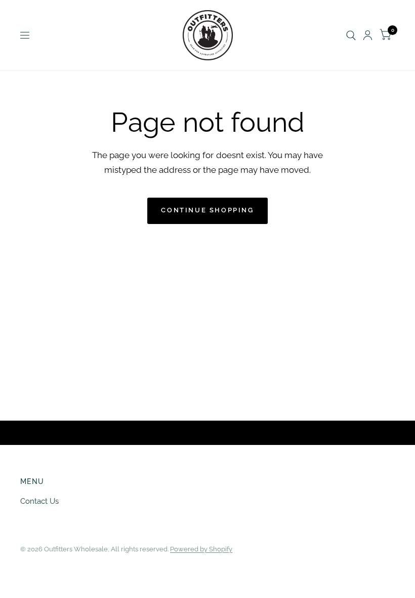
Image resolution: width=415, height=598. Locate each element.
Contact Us (39, 501)
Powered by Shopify (201, 549)
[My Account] (367, 35)
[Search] (351, 35)
